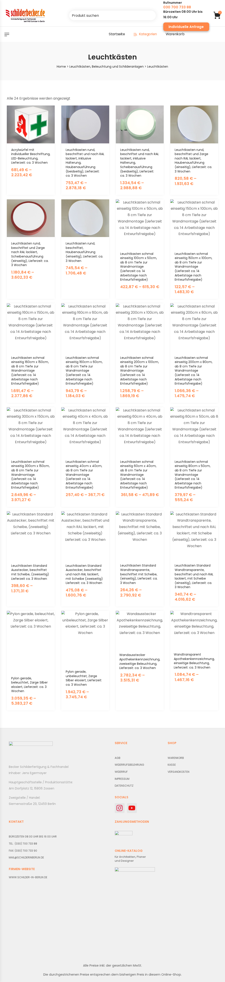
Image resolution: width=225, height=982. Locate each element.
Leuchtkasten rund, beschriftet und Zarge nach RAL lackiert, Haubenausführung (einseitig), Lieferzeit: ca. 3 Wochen (193, 161)
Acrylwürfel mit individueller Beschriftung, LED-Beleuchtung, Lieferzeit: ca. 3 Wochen (30, 156)
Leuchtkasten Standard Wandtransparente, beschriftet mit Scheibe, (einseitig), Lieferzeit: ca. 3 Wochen (139, 574)
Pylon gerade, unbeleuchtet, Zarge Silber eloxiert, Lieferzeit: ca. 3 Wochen (84, 678)
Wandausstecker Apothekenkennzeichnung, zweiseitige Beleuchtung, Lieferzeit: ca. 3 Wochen (139, 661)
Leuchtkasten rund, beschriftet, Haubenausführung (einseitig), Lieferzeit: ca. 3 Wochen (84, 252)
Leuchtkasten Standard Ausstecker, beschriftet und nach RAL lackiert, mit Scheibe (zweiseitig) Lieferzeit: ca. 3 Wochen (84, 574)
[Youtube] (132, 808)
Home (61, 66)
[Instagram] (120, 808)
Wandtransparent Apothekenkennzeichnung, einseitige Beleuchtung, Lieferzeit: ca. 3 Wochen (194, 661)
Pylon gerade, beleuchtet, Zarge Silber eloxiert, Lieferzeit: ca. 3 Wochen (29, 684)
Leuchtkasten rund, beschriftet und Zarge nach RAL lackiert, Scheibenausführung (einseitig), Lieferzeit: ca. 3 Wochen (30, 254)
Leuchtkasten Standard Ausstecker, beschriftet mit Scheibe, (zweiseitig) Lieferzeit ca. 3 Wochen (30, 572)
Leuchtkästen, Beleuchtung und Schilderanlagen (106, 66)
